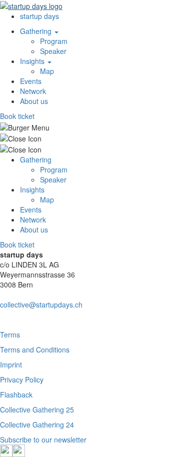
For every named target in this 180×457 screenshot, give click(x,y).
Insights (33, 61)
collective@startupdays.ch (41, 305)
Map (47, 71)
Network (33, 91)
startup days (39, 16)
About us (34, 101)
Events (31, 81)
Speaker (53, 51)
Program (54, 41)
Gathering (37, 31)
